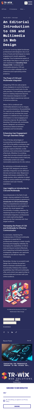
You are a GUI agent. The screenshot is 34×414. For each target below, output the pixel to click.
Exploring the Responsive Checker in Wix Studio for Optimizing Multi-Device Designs (16, 364)
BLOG (17, 380)
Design (17, 319)
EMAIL (5, 392)
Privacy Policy (17, 382)
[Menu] (30, 3)
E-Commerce (13, 9)
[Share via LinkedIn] (12, 332)
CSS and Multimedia (8, 319)
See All (29, 340)
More (21, 9)
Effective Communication (9, 323)
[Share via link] (16, 332)
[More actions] (30, 18)
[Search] (14, 3)
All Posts (4, 9)
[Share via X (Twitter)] (8, 332)
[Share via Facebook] (4, 332)
